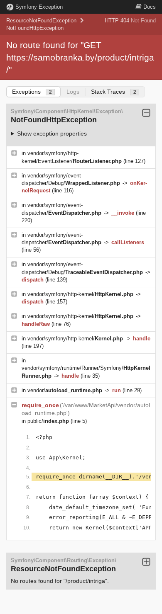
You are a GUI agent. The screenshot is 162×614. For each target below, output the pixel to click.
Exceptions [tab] (32, 91)
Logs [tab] (72, 91)
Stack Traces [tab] (113, 91)
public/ (48, 421)
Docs (149, 7)
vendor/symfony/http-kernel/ (80, 294)
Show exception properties (52, 133)
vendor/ (64, 390)
